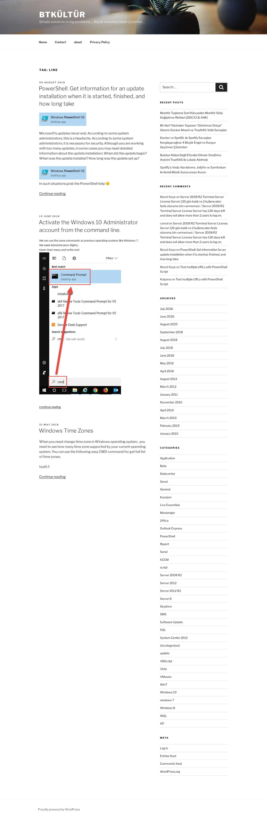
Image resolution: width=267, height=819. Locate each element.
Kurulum (165, 497)
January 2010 (169, 433)
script (164, 567)
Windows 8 (167, 708)
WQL (163, 716)
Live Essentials (170, 505)
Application (167, 458)
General (165, 489)
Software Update (171, 622)
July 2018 (166, 347)
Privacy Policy (100, 42)
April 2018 (167, 371)
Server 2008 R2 (171, 575)
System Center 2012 (174, 637)
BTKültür (62, 14)
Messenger (167, 512)
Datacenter (167, 473)
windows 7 (167, 700)
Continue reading (52, 194)
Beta (163, 466)
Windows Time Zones (66, 430)
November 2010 (171, 402)
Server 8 (165, 598)
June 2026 (167, 316)
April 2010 (167, 410)
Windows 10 (168, 692)
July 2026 (166, 308)
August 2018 (168, 340)
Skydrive (166, 606)
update (164, 653)
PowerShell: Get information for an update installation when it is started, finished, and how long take (92, 96)
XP (162, 723)
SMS (163, 614)
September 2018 (171, 332)
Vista (163, 669)
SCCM (164, 559)
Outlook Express (171, 528)
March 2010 (168, 418)
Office (164, 520)
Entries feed (168, 756)
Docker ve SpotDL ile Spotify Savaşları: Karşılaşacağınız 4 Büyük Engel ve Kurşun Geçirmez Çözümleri (188, 142)
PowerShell (167, 536)
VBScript (166, 661)
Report (164, 544)
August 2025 (169, 324)
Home (43, 42)
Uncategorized (170, 645)
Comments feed (171, 763)
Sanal (164, 551)
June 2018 (167, 355)
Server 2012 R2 (170, 590)
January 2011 (169, 394)
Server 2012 (168, 583)
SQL (163, 630)
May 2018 (167, 363)
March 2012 (168, 386)
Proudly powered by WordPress (59, 809)
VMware (165, 676)
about (78, 42)
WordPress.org (170, 771)
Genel (164, 481)
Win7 (163, 684)
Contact (60, 42)
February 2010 (170, 425)
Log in (164, 748)
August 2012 (168, 379)
